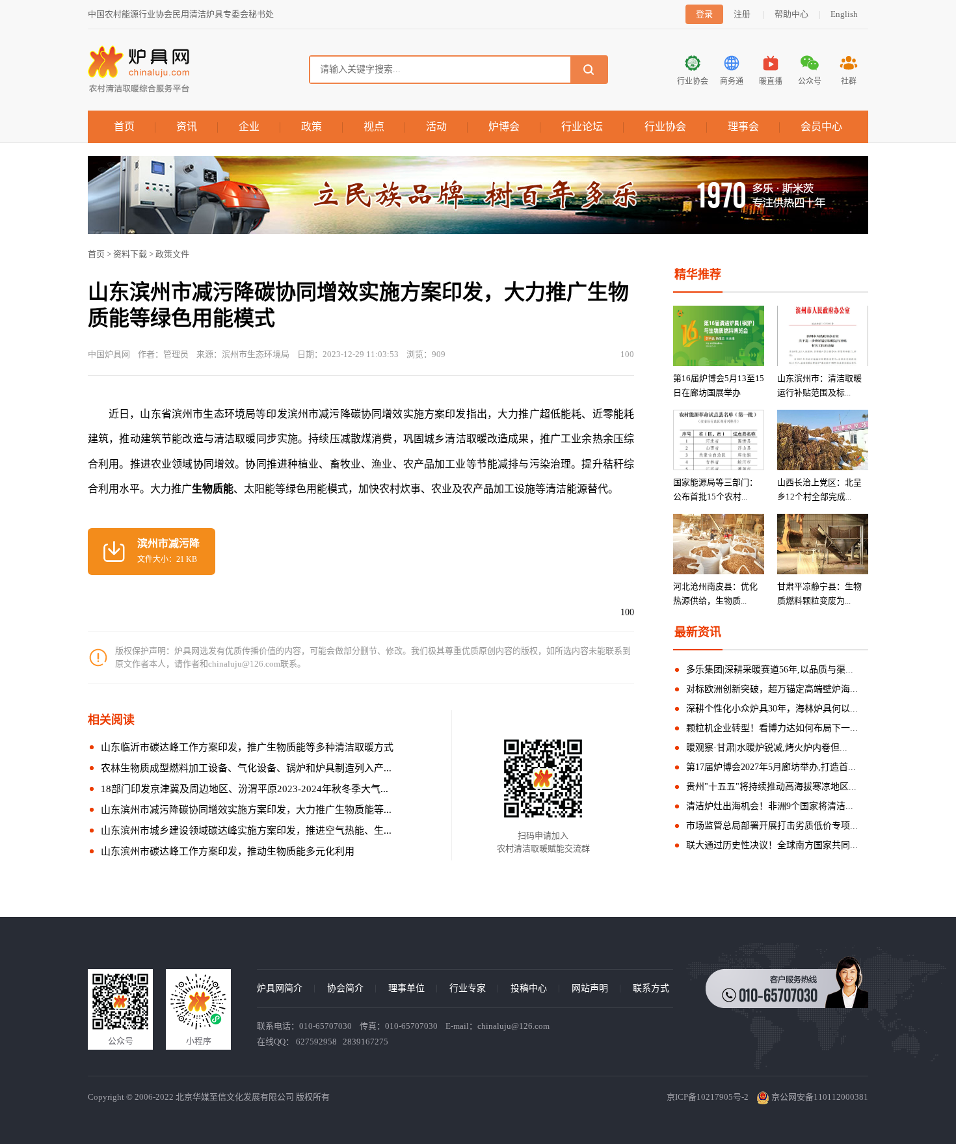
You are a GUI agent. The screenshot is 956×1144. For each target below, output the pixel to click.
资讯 (186, 126)
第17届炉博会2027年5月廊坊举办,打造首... (771, 767)
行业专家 (467, 988)
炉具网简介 (279, 988)
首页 (124, 126)
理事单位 (406, 988)
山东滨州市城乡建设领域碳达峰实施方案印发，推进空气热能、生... (246, 830)
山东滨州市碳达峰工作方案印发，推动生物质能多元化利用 (227, 851)
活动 (436, 126)
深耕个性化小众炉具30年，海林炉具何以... (772, 708)
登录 (704, 14)
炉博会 (504, 126)
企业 (249, 126)
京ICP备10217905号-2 (708, 1097)
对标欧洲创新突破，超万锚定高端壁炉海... (772, 689)
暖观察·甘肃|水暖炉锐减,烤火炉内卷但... (766, 747)
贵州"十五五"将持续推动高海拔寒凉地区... (771, 786)
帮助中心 (791, 14)
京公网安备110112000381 (818, 1097)
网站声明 (590, 988)
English (844, 14)
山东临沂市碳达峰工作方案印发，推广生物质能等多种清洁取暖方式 (247, 747)
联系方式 (651, 988)
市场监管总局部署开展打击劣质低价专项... (772, 826)
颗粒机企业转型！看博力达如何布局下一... (772, 728)
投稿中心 (529, 988)
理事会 (743, 126)
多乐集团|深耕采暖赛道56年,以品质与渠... (769, 669)
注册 (742, 14)
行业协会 (665, 126)
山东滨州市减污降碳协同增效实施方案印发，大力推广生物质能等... (246, 810)
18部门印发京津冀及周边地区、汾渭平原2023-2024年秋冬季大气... (244, 789)
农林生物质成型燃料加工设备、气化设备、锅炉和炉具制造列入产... (246, 768)
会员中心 (821, 126)
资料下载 (130, 254)
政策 (311, 126)
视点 (374, 126)
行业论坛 (582, 126)
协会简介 (345, 988)
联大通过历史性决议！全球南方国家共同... (772, 845)
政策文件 (172, 254)
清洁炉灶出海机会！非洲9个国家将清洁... (769, 806)
